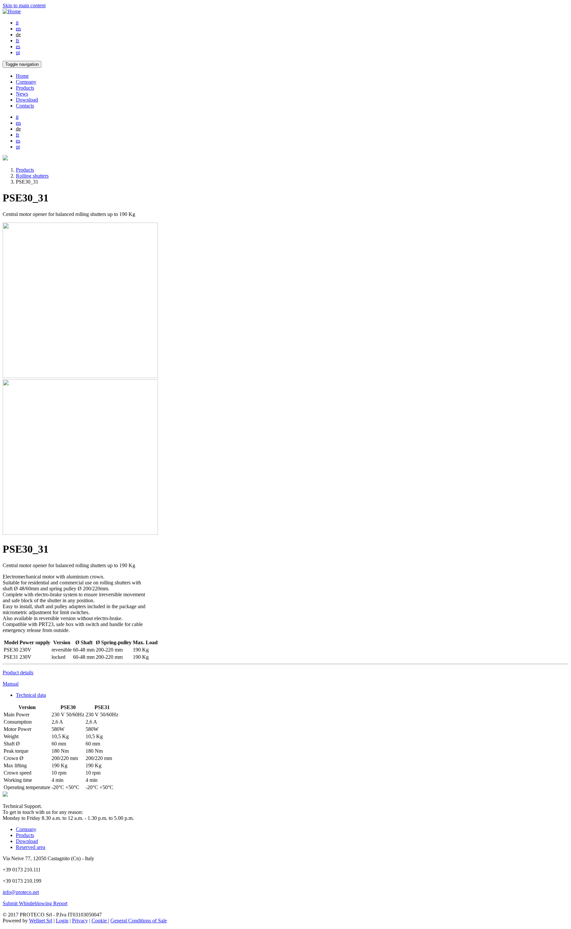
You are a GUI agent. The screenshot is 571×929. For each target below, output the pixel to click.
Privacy (80, 920)
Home (22, 76)
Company (26, 82)
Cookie (100, 920)
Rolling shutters (32, 176)
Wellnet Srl (40, 920)
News (22, 94)
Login (62, 920)
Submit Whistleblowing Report (35, 903)
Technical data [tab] (31, 695)
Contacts (25, 105)
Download (27, 100)
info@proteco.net (21, 892)
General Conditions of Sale (138, 920)
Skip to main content (24, 5)
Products (25, 88)
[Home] (12, 11)
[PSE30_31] (80, 376)
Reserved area (30, 847)
